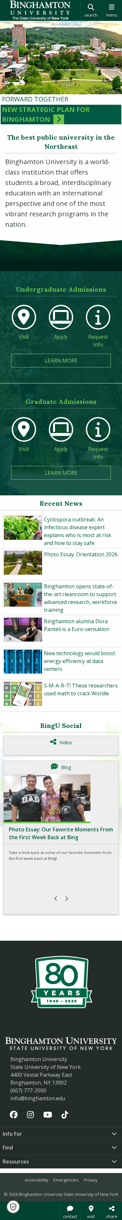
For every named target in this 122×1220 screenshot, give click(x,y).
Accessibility (36, 1180)
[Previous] (56, 898)
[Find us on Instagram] (30, 1114)
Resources (16, 1161)
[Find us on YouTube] (48, 1114)
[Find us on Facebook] (13, 1114)
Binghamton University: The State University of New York (40, 10)
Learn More (78, 360)
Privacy (90, 1180)
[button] (13, 1206)
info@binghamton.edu (37, 1098)
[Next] (66, 898)
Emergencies (66, 1180)
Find (8, 1147)
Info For (12, 1133)
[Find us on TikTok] (65, 1114)
